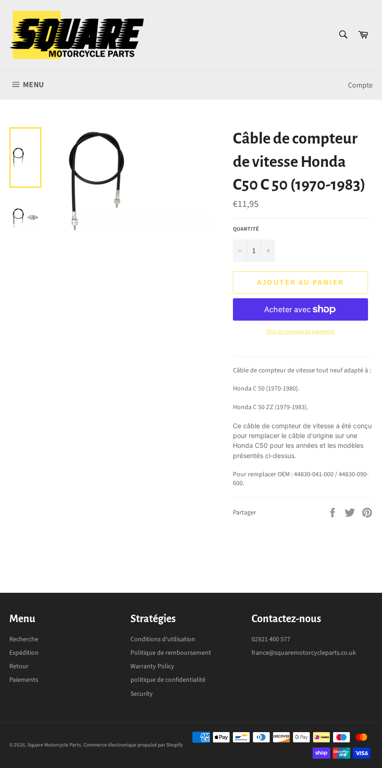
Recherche (23, 639)
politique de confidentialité (167, 680)
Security (141, 694)
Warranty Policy (152, 666)
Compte (360, 85)
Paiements (23, 680)
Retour (18, 666)
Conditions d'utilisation (162, 639)
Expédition (24, 653)
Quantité (246, 229)
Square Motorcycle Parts (54, 744)
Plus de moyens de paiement (300, 332)
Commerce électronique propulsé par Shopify (133, 744)
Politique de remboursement (170, 653)
